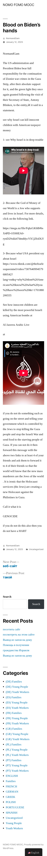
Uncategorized (36, 549)
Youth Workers (14, 828)
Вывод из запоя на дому (17, 640)
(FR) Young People (17, 718)
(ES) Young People (17, 702)
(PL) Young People (17, 749)
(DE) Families (14, 681)
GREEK (10, 797)
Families (11, 781)
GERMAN (12, 791)
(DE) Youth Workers (17, 692)
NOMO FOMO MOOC (18, 5)
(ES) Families (13, 697)
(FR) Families (14, 713)
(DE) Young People (17, 687)
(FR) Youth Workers (17, 723)
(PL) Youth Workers (17, 755)
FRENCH (11, 786)
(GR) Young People (17, 734)
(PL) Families (13, 744)
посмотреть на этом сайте (19, 634)
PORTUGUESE (15, 807)
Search (7, 597)
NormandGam (13, 38)
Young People (14, 823)
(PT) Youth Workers (17, 771)
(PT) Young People (17, 765)
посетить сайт (11, 629)
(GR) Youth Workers (18, 739)
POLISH (11, 802)
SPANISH (11, 813)
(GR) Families (14, 729)
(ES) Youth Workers (17, 708)
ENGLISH (12, 776)
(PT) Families (13, 760)
